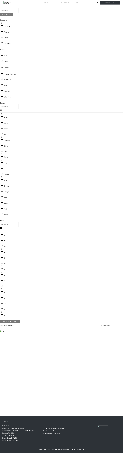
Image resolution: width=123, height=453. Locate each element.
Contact (75, 3)
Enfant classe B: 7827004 (10, 438)
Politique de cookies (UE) (51, 433)
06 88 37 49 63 (6, 426)
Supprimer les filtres (10, 322)
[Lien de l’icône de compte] (97, 2)
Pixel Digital (80, 449)
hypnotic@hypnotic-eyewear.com (13, 428)
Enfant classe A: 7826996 (10, 440)
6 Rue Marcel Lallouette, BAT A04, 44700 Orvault (18, 431)
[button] (110, 3)
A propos (55, 3)
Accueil (46, 3)
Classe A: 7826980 (8, 433)
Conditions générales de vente (53, 428)
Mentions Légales (49, 431)
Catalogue (65, 3)
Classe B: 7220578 (8, 435)
